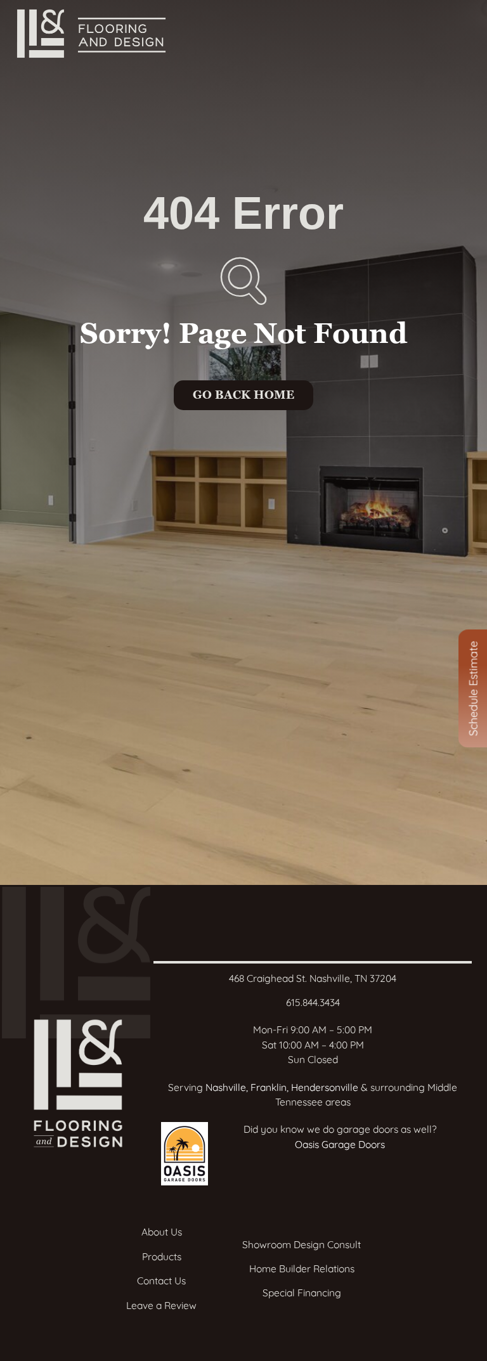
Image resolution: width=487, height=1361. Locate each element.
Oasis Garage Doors (340, 1144)
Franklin (268, 1087)
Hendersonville (324, 1087)
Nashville (225, 1087)
